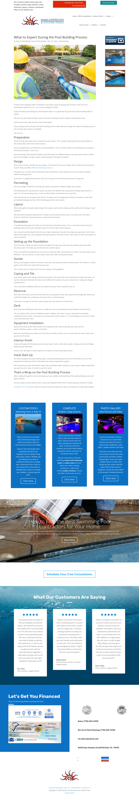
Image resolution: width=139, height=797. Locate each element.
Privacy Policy (69, 793)
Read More (69, 539)
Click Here (28, 481)
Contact (103, 25)
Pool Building (64, 41)
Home (75, 16)
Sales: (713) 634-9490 (88, 721)
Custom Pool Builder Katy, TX (59, 788)
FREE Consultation (85, 16)
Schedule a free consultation (24, 387)
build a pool (34, 107)
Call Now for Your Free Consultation (74, 4)
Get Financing (108, 3)
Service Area (83, 25)
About (108, 16)
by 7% (67, 316)
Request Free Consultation (104, 691)
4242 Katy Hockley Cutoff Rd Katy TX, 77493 (98, 748)
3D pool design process (44, 168)
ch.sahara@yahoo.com (88, 739)
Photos (94, 25)
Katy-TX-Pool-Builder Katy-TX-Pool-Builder (31, 41)
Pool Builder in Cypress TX (80, 788)
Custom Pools (98, 16)
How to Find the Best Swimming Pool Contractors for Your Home (69, 524)
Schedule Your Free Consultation (69, 574)
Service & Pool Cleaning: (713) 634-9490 (96, 730)
